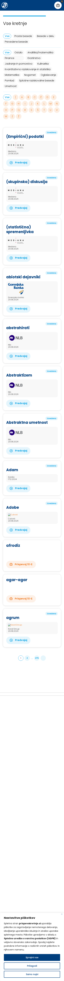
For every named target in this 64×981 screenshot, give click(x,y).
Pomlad (9, 80)
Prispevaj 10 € (23, 564)
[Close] (62, 914)
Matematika (12, 75)
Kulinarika (43, 63)
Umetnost (11, 86)
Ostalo (18, 52)
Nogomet (30, 75)
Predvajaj (20, 162)
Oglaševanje (48, 75)
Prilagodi (32, 965)
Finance (9, 58)
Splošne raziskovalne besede (36, 80)
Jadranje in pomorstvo (18, 63)
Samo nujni (32, 974)
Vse (7, 36)
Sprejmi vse (32, 957)
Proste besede (23, 36)
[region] (32, 947)
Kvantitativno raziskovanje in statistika (27, 69)
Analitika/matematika (40, 52)
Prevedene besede (16, 41)
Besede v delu (45, 36)
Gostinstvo (34, 58)
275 (37, 658)
